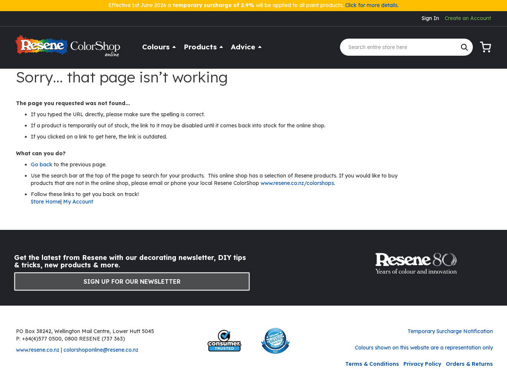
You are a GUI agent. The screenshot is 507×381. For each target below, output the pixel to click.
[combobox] (406, 47)
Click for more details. (372, 5)
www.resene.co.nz (37, 349)
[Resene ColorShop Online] (69, 48)
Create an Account (468, 18)
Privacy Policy (422, 364)
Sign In (430, 18)
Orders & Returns (469, 364)
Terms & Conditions (372, 364)
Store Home (45, 201)
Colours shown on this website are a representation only (424, 347)
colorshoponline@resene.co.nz (100, 349)
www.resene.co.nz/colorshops (297, 183)
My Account (78, 201)
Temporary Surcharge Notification (450, 331)
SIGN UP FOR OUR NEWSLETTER (132, 281)
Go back (42, 164)
